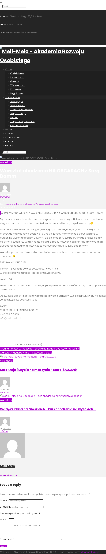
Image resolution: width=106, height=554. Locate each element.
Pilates (14, 117)
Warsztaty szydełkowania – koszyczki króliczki (26, 352)
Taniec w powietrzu (21, 109)
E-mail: (4, 506)
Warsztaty (6, 162)
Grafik (8, 129)
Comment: (7, 539)
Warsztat (40, 204)
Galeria (14, 81)
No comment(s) (7, 207)
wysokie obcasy (51, 204)
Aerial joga (16, 101)
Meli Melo (7, 194)
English (9, 145)
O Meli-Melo (17, 73)
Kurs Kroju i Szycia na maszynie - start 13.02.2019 (38, 370)
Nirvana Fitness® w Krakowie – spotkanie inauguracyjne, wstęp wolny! (40, 348)
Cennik (9, 133)
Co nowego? (12, 137)
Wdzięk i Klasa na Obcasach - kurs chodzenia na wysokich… (48, 409)
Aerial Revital (17, 105)
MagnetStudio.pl (90, 552)
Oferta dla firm (19, 125)
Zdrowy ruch (12, 97)
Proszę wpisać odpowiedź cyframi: (20, 513)
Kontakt (9, 141)
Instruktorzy (17, 77)
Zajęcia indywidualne (22, 121)
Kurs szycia (6, 360)
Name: (4, 500)
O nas (8, 69)
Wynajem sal (17, 85)
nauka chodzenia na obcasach (20, 204)
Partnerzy (15, 89)
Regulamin (16, 93)
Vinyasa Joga (18, 113)
